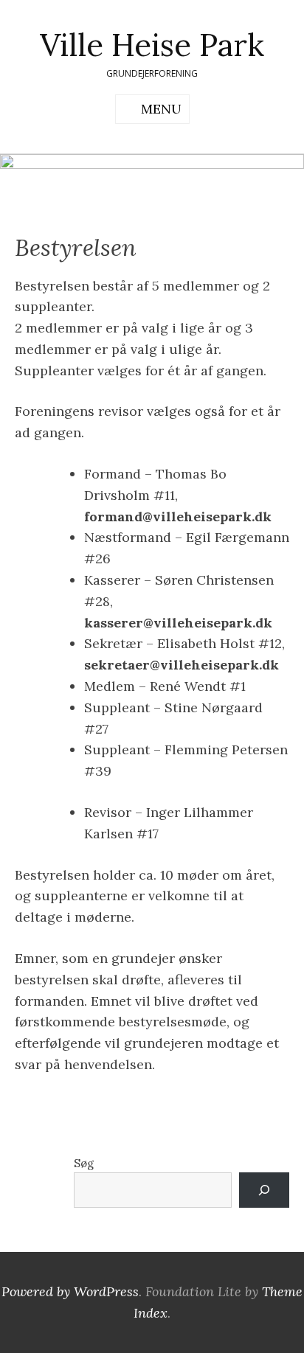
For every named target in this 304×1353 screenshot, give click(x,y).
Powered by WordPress (70, 1291)
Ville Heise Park (152, 45)
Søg (84, 1163)
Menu (161, 108)
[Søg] (264, 1190)
